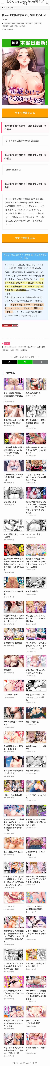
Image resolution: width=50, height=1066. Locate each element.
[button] (9, 362)
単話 (11, 26)
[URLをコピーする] (40, 362)
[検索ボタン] (47, 3)
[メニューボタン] (2, 3)
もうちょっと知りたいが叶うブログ (25, 2)
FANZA (7, 344)
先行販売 (5, 26)
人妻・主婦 (37, 23)
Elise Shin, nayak (10, 23)
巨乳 (16, 26)
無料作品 (22, 26)
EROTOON (20, 23)
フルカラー (29, 23)
